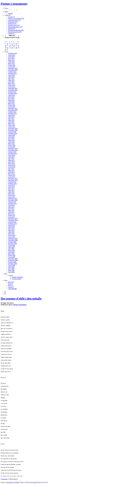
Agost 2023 (11, 75)
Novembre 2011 (13, 200)
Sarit (34, 482)
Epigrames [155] (13, 22)
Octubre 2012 (12, 182)
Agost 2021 (11, 115)
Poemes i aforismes (17, 277)
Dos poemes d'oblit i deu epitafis (21, 298)
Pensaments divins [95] (15, 32)
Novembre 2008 (13, 260)
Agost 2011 (11, 205)
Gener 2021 (11, 127)
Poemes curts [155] (13, 25)
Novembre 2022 (13, 90)
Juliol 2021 (11, 117)
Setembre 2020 (12, 133)
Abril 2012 (11, 192)
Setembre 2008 (12, 263)
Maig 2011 (11, 210)
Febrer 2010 (11, 235)
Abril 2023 (11, 82)
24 (7, 48)
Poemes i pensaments (14, 3)
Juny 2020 (11, 138)
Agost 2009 (11, 245)
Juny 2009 (11, 248)
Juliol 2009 (11, 247)
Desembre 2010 (12, 218)
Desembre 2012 (12, 178)
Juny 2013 (11, 168)
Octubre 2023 (12, 72)
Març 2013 (11, 173)
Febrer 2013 (11, 175)
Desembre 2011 (12, 198)
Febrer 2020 (11, 145)
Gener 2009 (11, 257)
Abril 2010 (11, 232)
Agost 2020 (11, 135)
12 (12, 43)
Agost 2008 (11, 265)
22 (18, 45)
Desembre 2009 (12, 238)
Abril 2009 (11, 252)
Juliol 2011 (11, 207)
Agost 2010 (11, 225)
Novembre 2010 (13, 220)
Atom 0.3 (11, 287)
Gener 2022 (11, 107)
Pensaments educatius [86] (16, 30)
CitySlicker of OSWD (12, 482)
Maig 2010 (11, 230)
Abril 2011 (11, 212)
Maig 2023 (11, 80)
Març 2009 (11, 253)
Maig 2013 (11, 170)
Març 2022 (11, 103)
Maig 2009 (11, 250)
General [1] (11, 17)
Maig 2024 (11, 60)
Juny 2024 (11, 58)
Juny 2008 (11, 268)
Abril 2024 (11, 62)
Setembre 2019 (12, 153)
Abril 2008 (11, 272)
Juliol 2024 (11, 56)
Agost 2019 (11, 155)
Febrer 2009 (11, 255)
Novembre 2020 (13, 130)
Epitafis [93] (11, 28)
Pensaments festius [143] (15, 27)
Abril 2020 (11, 142)
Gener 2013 (11, 177)
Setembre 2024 (12, 53)
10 (7, 43)
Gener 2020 (11, 147)
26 (12, 48)
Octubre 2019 (12, 152)
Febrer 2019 (11, 165)
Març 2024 (11, 63)
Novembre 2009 (13, 240)
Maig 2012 (11, 190)
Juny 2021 (11, 118)
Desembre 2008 (12, 258)
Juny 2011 (11, 208)
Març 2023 (11, 83)
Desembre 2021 (12, 108)
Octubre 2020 (12, 132)
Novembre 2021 (13, 110)
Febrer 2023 (11, 85)
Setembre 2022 (12, 93)
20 (14, 45)
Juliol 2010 (11, 227)
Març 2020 (11, 143)
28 (16, 48)
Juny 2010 (11, 228)
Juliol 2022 (11, 97)
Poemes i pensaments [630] (16, 18)
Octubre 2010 (12, 222)
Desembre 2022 (12, 88)
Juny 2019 (11, 158)
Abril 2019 (11, 162)
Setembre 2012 (12, 183)
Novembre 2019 (13, 150)
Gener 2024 (11, 67)
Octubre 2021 (12, 112)
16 (5, 45)
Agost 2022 (11, 95)
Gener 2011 (11, 217)
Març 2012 (11, 193)
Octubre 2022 (12, 92)
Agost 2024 (11, 55)
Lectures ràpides (16, 279)
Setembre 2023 (12, 73)
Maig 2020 (11, 140)
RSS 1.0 (10, 284)
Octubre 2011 (12, 202)
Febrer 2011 (11, 215)
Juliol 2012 (11, 187)
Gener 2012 (11, 197)
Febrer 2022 (11, 105)
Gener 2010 (11, 237)
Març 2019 (11, 163)
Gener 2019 (11, 167)
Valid (12, 289)
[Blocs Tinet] (5, 292)
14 (16, 43)
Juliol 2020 (11, 137)
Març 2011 (11, 213)
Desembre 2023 (12, 68)
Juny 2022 (11, 98)
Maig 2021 (11, 120)
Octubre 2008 (12, 262)
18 (10, 45)
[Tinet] (5, 294)
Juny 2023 (11, 78)
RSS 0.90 (11, 282)
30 (5, 50)
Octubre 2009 (12, 242)
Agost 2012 (11, 185)
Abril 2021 (11, 122)
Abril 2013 (11, 172)
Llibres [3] (11, 33)
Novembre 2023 (13, 70)
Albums (10, 13)
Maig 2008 (11, 270)
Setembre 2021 (12, 113)
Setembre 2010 (12, 223)
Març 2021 (11, 123)
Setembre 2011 (12, 203)
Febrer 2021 (11, 125)
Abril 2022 (11, 102)
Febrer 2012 (11, 195)
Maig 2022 (11, 100)
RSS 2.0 (10, 285)
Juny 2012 (11, 188)
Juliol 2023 (11, 77)
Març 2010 (11, 233)
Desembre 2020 (12, 128)
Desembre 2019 (12, 148)
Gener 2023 (11, 87)
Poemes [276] (12, 23)
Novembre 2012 (13, 180)
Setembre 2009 (12, 243)
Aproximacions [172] (14, 20)
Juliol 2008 (11, 267)
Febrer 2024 (11, 65)
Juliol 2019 (11, 157)
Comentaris (4, 479)
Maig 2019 (11, 160)
